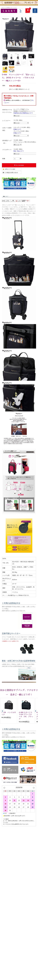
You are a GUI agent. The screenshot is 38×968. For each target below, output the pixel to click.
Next (35, 711)
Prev (2, 711)
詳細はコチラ (17, 129)
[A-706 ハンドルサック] (8, 705)
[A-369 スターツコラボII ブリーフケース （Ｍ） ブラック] (26, 705)
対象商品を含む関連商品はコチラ (23, 113)
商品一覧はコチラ (18, 151)
